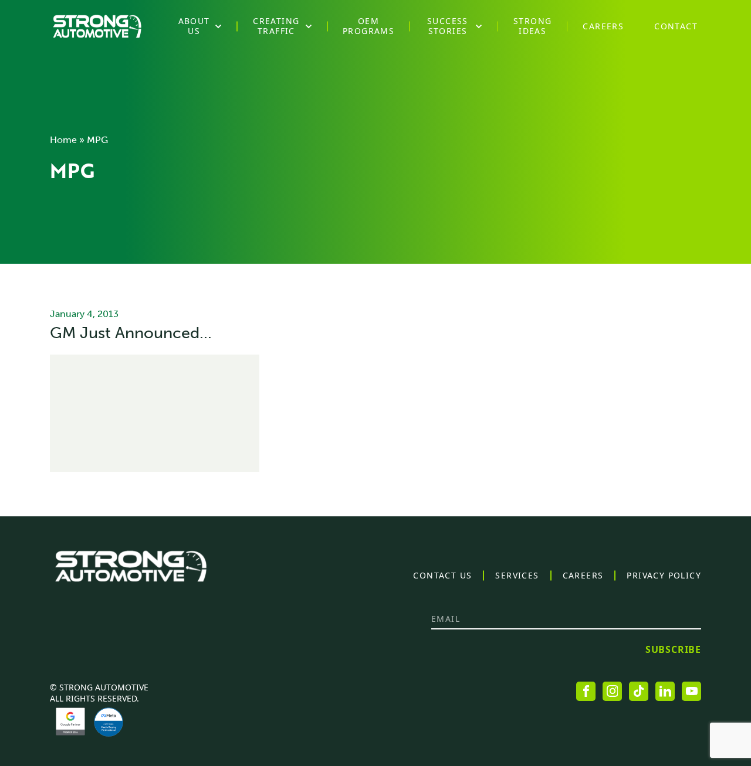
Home (63, 139)
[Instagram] (612, 691)
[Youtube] (691, 691)
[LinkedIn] (665, 691)
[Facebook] (586, 691)
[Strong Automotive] (97, 26)
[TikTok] (638, 691)
